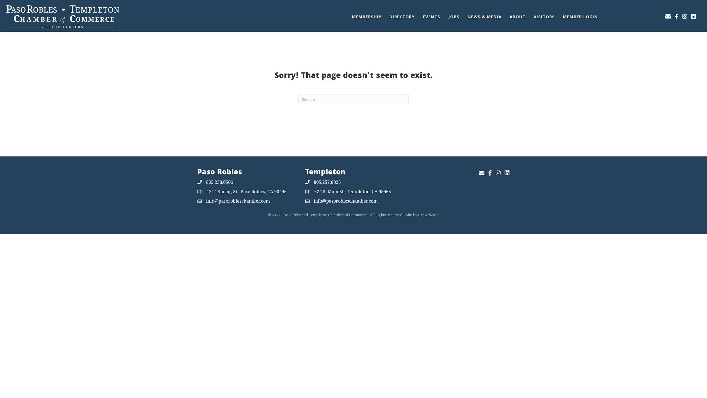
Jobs (454, 17)
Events (431, 17)
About (518, 17)
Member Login (580, 17)
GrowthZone (428, 214)
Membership (366, 17)
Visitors (544, 17)
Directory (402, 17)
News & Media (485, 17)
